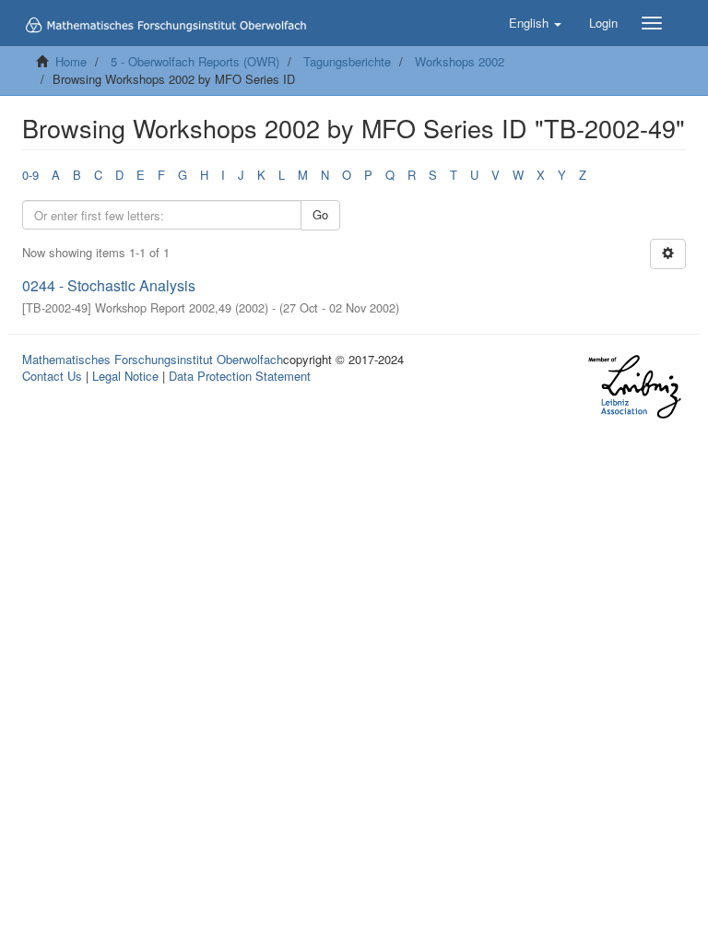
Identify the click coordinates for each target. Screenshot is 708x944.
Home (71, 61)
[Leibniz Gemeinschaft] (634, 386)
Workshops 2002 (459, 61)
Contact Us (52, 375)
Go (320, 214)
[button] (535, 23)
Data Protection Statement (240, 375)
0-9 (30, 174)
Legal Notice (125, 375)
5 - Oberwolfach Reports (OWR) (195, 61)
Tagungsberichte (347, 61)
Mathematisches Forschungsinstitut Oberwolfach (152, 359)
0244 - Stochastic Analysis (108, 285)
